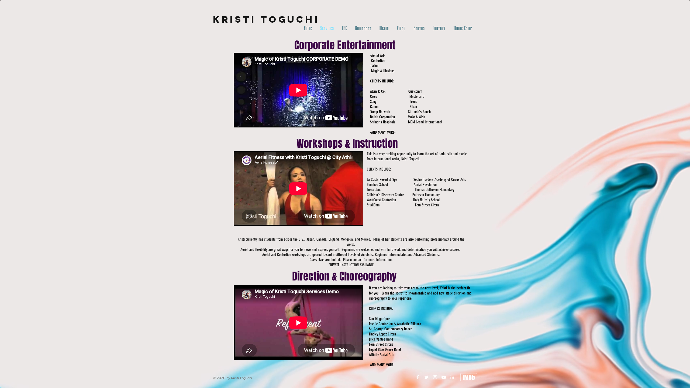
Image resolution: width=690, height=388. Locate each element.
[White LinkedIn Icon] (452, 377)
